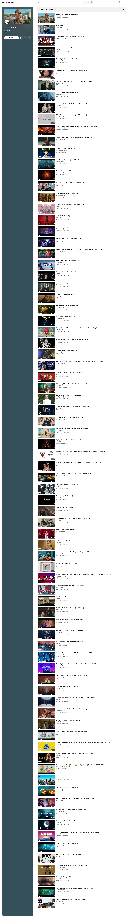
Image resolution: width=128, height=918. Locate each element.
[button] (17, 16)
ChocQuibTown (59, 195)
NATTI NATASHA (60, 251)
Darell (57, 273)
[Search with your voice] (91, 2)
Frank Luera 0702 (60, 262)
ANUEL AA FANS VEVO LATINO (63, 766)
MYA (57, 856)
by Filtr (8, 30)
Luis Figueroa (59, 397)
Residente (58, 587)
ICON (57, 374)
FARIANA (58, 352)
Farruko (58, 520)
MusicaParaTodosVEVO (62, 150)
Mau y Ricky (59, 553)
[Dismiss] (123, 9)
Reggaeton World (60, 38)
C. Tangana (58, 105)
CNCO (57, 240)
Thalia (57, 184)
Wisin (57, 643)
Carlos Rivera (59, 229)
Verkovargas (59, 453)
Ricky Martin (59, 161)
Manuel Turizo (59, 811)
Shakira (58, 755)
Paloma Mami (59, 172)
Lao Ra (57, 722)
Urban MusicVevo (60, 867)
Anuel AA (58, 27)
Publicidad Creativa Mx (61, 363)
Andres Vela (59, 284)
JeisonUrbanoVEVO (61, 419)
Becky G (58, 217)
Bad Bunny (58, 83)
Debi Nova (58, 609)
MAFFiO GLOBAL (60, 890)
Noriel (57, 598)
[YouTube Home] (10, 2)
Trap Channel (59, 441)
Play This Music (60, 654)
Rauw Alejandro (60, 94)
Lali (57, 486)
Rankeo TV (58, 565)
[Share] (25, 37)
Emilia (57, 542)
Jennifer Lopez (59, 139)
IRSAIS (57, 72)
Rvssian (58, 699)
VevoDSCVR (59, 901)
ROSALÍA (58, 632)
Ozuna (57, 16)
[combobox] (60, 2)
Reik (57, 49)
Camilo (57, 206)
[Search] (86, 2)
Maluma (58, 430)
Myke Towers (59, 318)
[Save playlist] (21, 37)
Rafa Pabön (59, 329)
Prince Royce (59, 116)
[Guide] (3, 2)
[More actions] (29, 37)
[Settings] (115, 2)
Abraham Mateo (60, 128)
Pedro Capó (59, 60)
